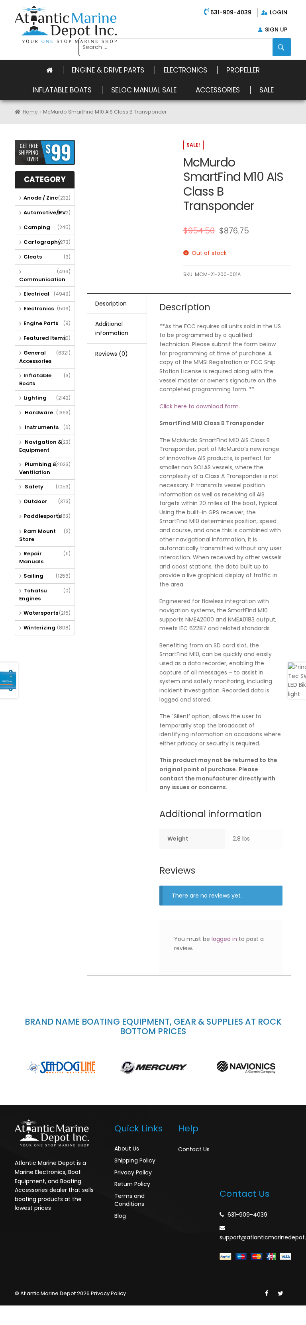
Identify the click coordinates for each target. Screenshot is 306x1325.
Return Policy (132, 1184)
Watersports (41, 613)
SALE (266, 90)
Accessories (218, 90)
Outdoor (35, 501)
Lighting (35, 398)
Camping (37, 227)
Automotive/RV (45, 212)
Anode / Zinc (41, 198)
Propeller (243, 70)
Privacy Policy (133, 1172)
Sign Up (275, 29)
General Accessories (35, 357)
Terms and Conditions (129, 1200)
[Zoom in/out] (60, 1311)
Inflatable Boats (62, 90)
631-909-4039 (230, 12)
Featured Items (45, 338)
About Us (126, 1149)
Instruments (41, 427)
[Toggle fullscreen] (43, 1311)
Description (111, 304)
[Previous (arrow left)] (8, 1321)
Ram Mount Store (37, 535)
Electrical (36, 294)
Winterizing (39, 627)
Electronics (185, 70)
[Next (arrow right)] (25, 1321)
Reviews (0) (111, 354)
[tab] (117, 304)
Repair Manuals (31, 557)
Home (30, 111)
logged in (224, 939)
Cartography (42, 242)
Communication (42, 279)
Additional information (111, 328)
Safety (33, 486)
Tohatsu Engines (33, 594)
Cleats (33, 257)
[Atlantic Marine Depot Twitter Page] (280, 1294)
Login (277, 12)
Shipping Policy (134, 1160)
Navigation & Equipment (40, 446)
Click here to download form (199, 406)
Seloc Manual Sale (144, 90)
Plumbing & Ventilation (38, 468)
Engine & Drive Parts (108, 70)
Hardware (38, 412)
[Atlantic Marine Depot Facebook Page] (267, 1294)
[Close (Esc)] (8, 1311)
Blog (120, 1216)
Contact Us (194, 1149)
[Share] (25, 1311)
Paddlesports (42, 516)
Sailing (33, 576)
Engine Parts (41, 323)
